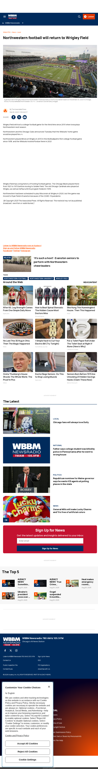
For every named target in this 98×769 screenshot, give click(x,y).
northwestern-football (15, 278)
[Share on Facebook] (13, 117)
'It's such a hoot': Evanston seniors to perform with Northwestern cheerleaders (56, 261)
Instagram (25, 250)
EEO (39, 660)
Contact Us (7, 660)
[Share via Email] (25, 117)
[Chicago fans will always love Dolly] (26, 420)
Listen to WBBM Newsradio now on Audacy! (22, 245)
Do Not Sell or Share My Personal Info (66, 736)
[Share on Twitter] (19, 117)
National (57, 445)
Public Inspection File (10, 665)
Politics (57, 475)
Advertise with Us (44, 669)
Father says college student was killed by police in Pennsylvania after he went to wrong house (74, 451)
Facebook (7, 250)
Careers (54, 715)
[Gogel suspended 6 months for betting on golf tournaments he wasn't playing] (40, 595)
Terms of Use (56, 723)
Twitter (16, 250)
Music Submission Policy (61, 732)
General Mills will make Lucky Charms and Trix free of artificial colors (72, 511)
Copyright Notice (58, 727)
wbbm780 (6, 32)
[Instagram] (16, 650)
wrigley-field (62, 278)
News (14, 32)
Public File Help (57, 740)
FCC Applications (44, 665)
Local (19, 32)
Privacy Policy (56, 719)
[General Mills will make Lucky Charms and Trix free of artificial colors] (26, 509)
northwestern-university (41, 278)
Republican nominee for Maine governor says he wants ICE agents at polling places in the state (73, 481)
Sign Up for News (50, 548)
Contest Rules (8, 669)
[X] (11, 650)
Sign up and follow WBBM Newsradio (19, 248)
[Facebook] (5, 650)
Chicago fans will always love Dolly (71, 422)
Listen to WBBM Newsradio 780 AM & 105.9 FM (19, 656)
